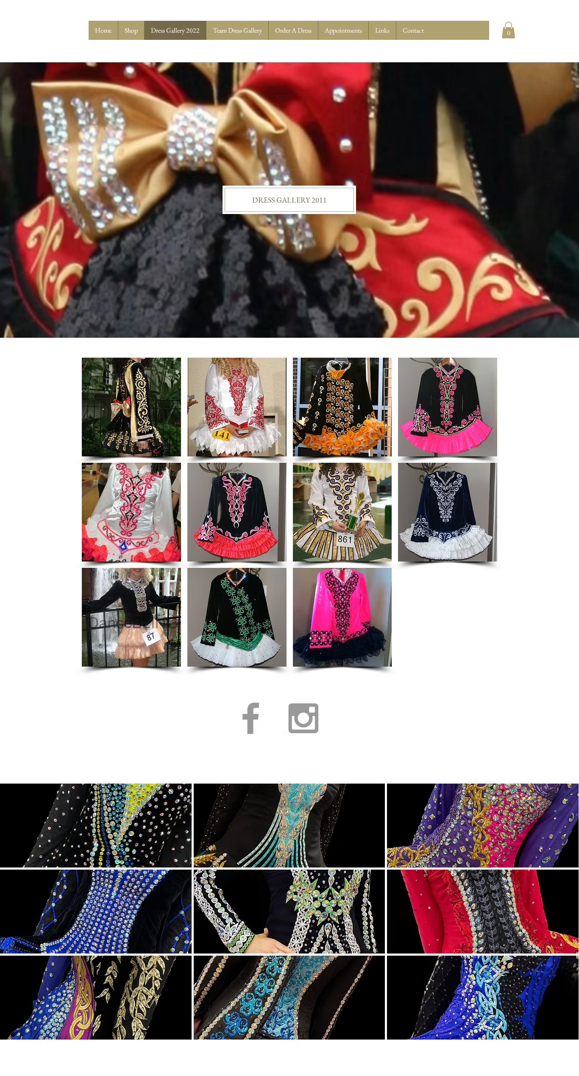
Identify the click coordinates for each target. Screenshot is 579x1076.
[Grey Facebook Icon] (251, 718)
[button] (508, 30)
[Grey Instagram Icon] (303, 718)
